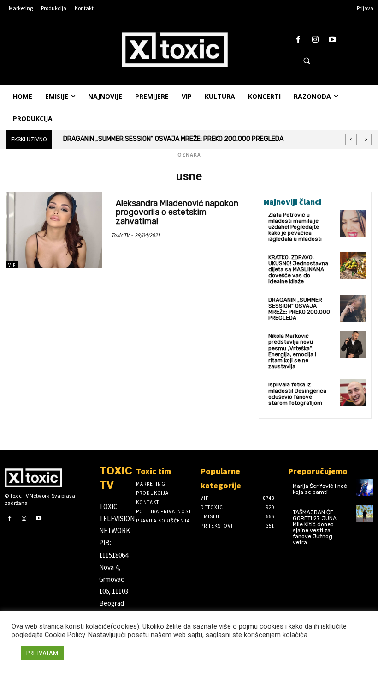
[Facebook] (298, 40)
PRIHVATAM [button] (42, 653)
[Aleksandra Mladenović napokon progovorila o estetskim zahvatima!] (54, 230)
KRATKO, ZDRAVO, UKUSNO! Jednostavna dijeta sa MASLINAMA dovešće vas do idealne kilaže (298, 269)
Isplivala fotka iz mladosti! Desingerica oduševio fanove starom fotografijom (297, 393)
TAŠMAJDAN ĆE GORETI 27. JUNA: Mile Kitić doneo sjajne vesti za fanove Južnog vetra (315, 527)
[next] (366, 139)
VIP (12, 265)
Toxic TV (120, 234)
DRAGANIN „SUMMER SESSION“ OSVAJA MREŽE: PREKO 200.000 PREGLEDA (173, 139)
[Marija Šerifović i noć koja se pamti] (364, 487)
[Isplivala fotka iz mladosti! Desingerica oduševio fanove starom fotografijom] (353, 392)
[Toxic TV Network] (47, 477)
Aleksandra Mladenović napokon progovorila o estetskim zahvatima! (177, 212)
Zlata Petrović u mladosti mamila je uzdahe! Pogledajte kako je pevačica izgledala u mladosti (295, 227)
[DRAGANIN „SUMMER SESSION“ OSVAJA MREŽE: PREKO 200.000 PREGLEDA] (353, 308)
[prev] (351, 139)
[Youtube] (332, 40)
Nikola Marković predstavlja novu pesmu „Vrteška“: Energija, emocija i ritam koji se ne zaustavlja (292, 351)
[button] (306, 60)
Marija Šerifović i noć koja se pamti (320, 489)
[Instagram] (315, 40)
